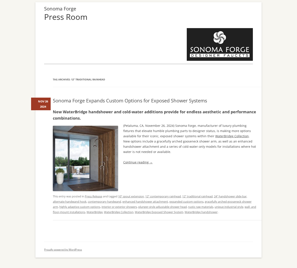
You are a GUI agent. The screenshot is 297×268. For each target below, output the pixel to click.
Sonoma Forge (60, 8)
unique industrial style (229, 207)
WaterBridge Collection (232, 136)
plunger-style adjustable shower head (162, 207)
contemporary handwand (104, 202)
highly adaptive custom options (79, 207)
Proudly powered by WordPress (63, 249)
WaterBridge (95, 212)
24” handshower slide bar (230, 196)
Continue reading (138, 162)
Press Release (93, 196)
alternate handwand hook (70, 202)
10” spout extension (131, 196)
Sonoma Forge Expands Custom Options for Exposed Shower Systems (130, 100)
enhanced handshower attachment (145, 202)
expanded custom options (186, 202)
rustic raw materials (200, 207)
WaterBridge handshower (201, 212)
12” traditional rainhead (197, 196)
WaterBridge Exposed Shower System (159, 212)
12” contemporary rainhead (163, 196)
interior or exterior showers (119, 207)
